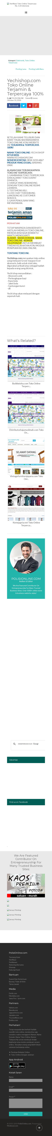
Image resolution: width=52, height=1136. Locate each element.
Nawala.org (13, 1010)
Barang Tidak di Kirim (17, 981)
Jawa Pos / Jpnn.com (17, 998)
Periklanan (13, 962)
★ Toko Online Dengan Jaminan (21, 1055)
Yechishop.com (14, 258)
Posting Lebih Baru (36, 69)
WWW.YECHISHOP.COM (20, 157)
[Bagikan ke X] (24, 105)
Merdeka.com (14, 996)
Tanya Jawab (14, 984)
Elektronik (20, 60)
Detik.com (13, 993)
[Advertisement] (26, 35)
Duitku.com (13, 1020)
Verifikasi (12, 960)
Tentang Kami (14, 957)
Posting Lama (21, 69)
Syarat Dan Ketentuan (18, 979)
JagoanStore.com (16, 1013)
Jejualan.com (14, 1015)
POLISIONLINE (17, 98)
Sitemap (12, 967)
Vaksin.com (13, 1008)
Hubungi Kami (14, 970)
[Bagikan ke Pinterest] (30, 105)
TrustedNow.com (16, 1018)
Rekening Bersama (16, 965)
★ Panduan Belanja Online (19, 1052)
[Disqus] (26, 638)
